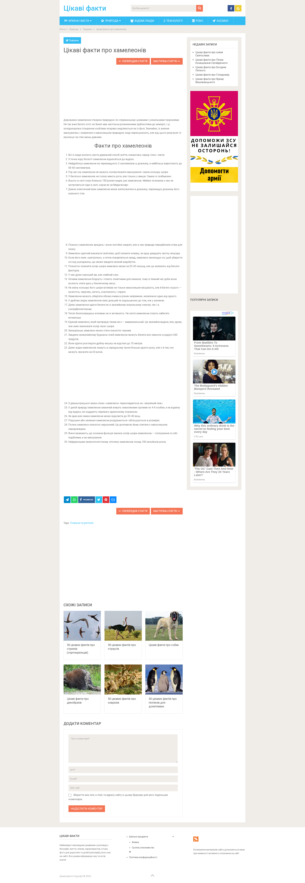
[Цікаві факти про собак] (164, 626)
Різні (199, 20)
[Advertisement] (123, 91)
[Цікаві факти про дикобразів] (82, 680)
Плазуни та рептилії (82, 522)
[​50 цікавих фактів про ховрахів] (123, 680)
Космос (222, 20)
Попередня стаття (134, 61)
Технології (174, 20)
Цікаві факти (85, 8)
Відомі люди (144, 20)
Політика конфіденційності (143, 857)
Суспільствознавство (143, 847)
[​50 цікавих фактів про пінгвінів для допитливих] (164, 680)
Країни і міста (78, 20)
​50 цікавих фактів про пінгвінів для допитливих (163, 702)
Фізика (135, 842)
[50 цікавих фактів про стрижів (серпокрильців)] (82, 626)
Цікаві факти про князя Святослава (209, 54)
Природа (111, 20)
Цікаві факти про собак (164, 645)
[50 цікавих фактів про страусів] (123, 626)
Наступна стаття (165, 61)
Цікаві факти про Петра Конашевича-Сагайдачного (211, 61)
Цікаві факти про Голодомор (212, 74)
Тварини (74, 40)
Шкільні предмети (138, 836)
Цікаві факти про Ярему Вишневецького (209, 80)
